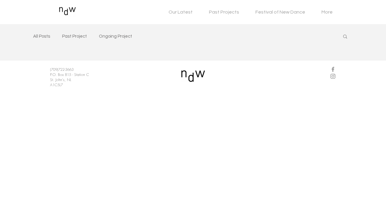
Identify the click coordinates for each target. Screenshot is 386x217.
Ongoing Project (115, 36)
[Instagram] (333, 76)
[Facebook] (333, 69)
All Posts (41, 36)
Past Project (74, 36)
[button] (345, 37)
